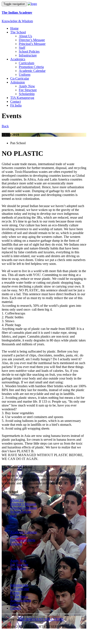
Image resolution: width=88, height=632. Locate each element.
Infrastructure (28, 55)
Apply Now (27, 86)
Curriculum (26, 63)
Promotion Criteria (31, 67)
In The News (19, 596)
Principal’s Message (32, 44)
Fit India (16, 105)
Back (5, 126)
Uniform (24, 74)
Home (14, 28)
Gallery (15, 604)
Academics (17, 59)
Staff (22, 47)
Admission (17, 82)
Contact (15, 101)
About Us (25, 36)
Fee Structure (28, 90)
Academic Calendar (32, 71)
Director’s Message (32, 40)
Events (14, 593)
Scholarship (27, 94)
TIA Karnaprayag (22, 97)
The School (18, 32)
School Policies (29, 51)
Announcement (20, 600)
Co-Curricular (19, 78)
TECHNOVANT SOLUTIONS (42, 619)
